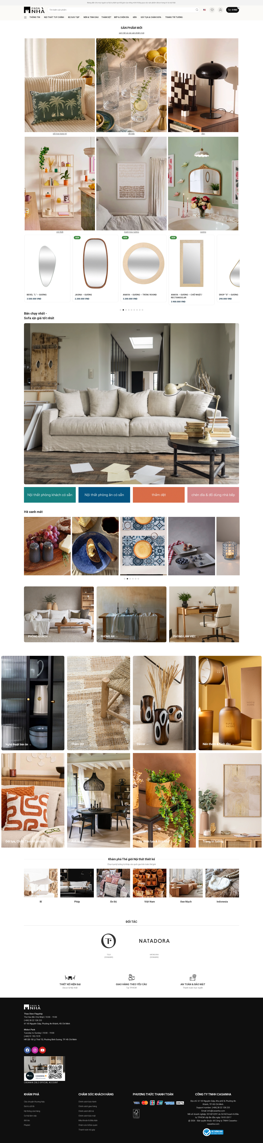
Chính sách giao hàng (87, 1106)
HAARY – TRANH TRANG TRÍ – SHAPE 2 (143, 294)
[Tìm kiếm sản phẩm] (197, 10)
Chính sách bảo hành (87, 1102)
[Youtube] (42, 1050)
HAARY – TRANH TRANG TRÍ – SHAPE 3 (191, 294)
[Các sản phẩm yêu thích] (212, 10)
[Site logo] (34, 9)
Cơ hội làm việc (30, 1116)
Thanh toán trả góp (86, 1130)
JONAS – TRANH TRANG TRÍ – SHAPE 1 (239, 294)
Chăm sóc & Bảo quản (87, 1125)
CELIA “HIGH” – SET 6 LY (39, 294)
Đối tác (27, 1120)
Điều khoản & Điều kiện (88, 1120)
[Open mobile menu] (25, 17)
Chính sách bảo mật (87, 1116)
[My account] (220, 10)
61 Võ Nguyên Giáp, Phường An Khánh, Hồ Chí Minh (47, 1023)
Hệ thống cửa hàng (32, 1111)
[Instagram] (35, 1050)
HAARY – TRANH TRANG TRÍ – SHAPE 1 (95, 294)
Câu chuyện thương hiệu (34, 1102)
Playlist (27, 1125)
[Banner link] (131, 403)
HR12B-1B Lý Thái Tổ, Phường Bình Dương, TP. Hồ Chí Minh (50, 1039)
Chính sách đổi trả (86, 1111)
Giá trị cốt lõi (29, 1106)
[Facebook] (27, 1050)
